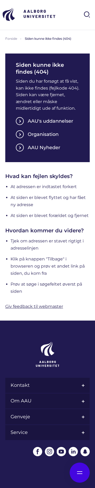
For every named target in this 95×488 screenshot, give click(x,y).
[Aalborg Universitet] (29, 14)
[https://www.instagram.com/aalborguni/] (49, 451)
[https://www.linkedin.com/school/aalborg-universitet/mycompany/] (73, 451)
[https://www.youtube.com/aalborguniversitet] (61, 451)
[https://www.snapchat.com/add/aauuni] (85, 451)
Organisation (43, 134)
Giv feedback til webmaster (34, 306)
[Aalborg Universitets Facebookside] (37, 451)
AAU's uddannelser (50, 121)
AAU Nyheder (44, 147)
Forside (11, 39)
